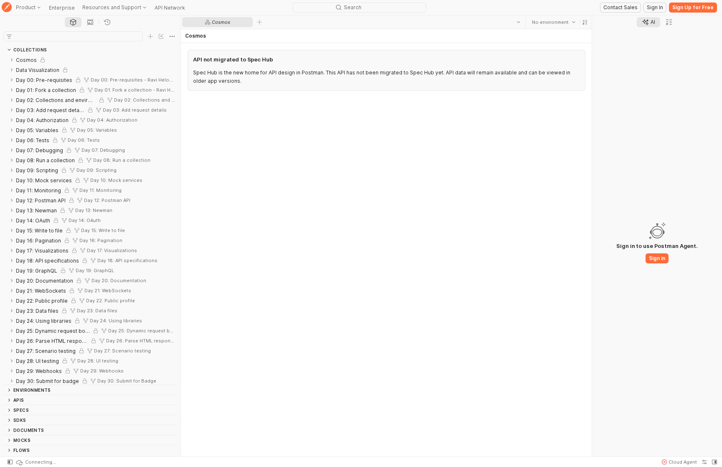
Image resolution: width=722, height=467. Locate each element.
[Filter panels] (9, 36)
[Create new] (150, 36)
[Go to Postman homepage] (7, 7)
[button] (585, 22)
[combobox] (553, 22)
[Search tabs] (518, 22)
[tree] (90, 220)
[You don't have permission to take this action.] (259, 22)
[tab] (73, 22)
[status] (35, 462)
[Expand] (11, 59)
